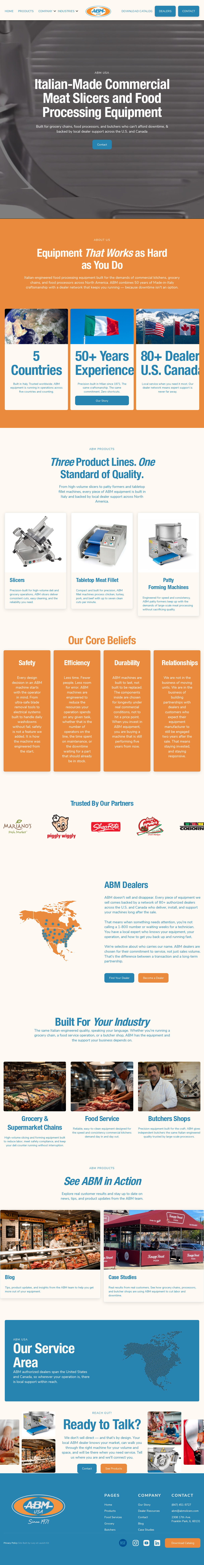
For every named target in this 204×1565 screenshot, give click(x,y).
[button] (45, 11)
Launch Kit (44, 1542)
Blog (141, 1523)
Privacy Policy (11, 1542)
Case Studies (146, 1529)
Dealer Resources (149, 1511)
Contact (143, 1517)
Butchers (110, 1529)
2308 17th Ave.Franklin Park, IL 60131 (186, 1519)
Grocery (109, 1523)
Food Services (113, 1517)
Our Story (144, 1504)
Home (9, 11)
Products (26, 11)
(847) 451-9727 (181, 1504)
